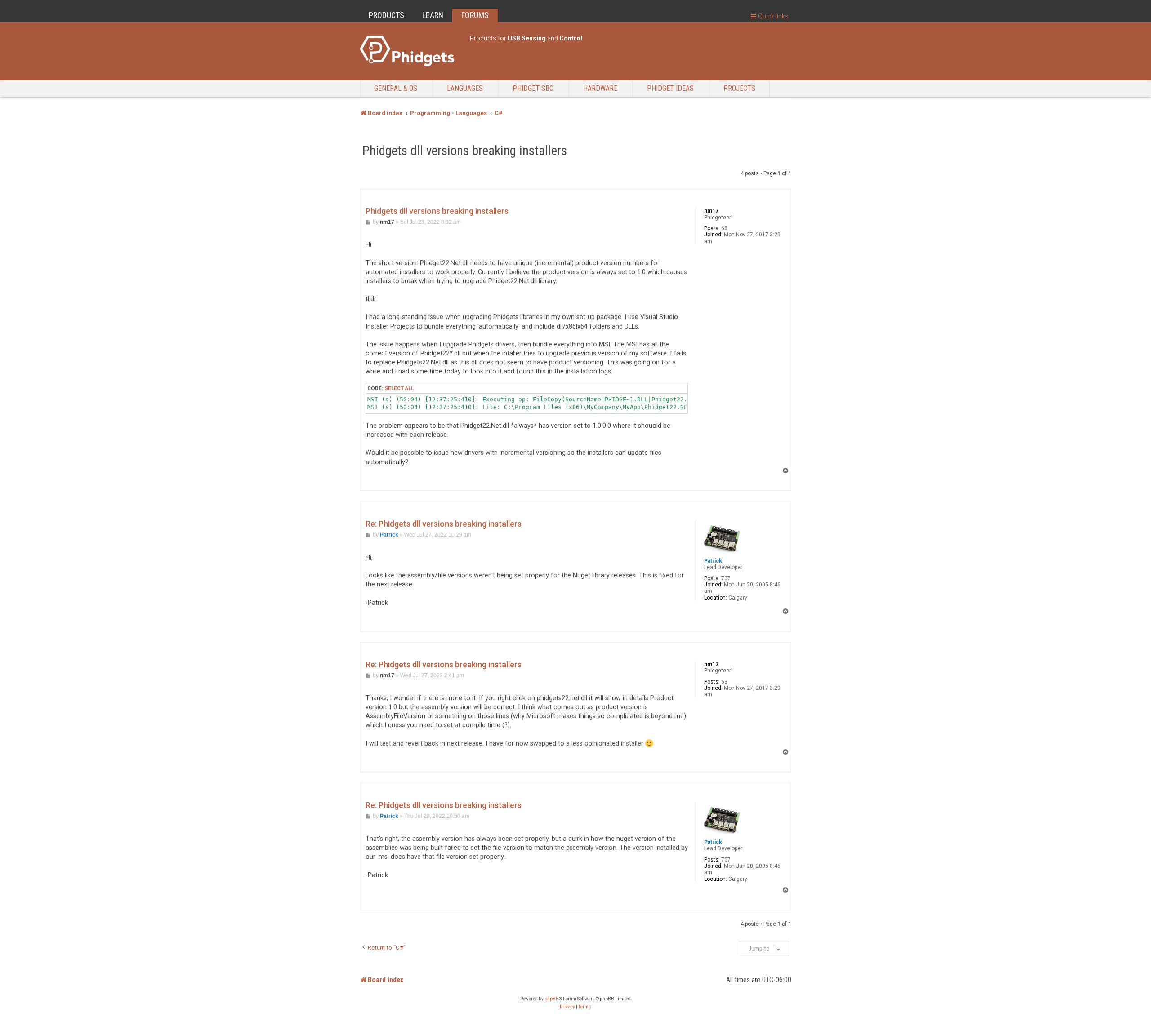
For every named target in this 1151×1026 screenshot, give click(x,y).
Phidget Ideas (670, 88)
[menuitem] (567, 1007)
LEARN (432, 15)
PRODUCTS (386, 15)
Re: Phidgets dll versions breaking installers (444, 524)
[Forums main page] (410, 51)
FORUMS (475, 15)
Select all (399, 388)
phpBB (551, 998)
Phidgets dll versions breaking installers (464, 150)
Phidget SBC (533, 88)
